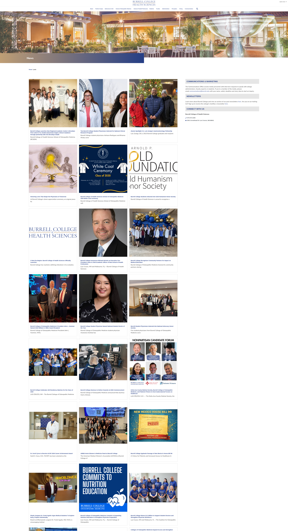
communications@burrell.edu (199, 91)
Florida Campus (99, 9)
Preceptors (174, 9)
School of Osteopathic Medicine (123, 9)
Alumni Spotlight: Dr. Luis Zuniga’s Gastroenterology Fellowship (151, 131)
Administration (165, 9)
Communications (189, 9)
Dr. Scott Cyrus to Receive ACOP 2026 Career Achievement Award (51, 453)
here (239, 102)
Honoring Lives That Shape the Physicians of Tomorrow (48, 196)
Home (30, 69)
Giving (180, 9)
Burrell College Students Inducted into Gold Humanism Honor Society (153, 196)
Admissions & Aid (109, 9)
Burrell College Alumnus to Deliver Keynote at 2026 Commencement (102, 390)
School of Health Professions (141, 9)
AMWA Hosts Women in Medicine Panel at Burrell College (99, 453)
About (91, 9)
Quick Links (282, 1)
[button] (197, 9)
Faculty (158, 9)
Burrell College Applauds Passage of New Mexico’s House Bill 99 (152, 453)
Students (151, 9)
